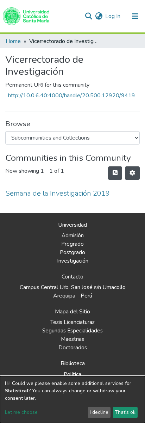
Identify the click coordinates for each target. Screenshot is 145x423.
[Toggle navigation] (135, 16)
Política (72, 374)
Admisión (73, 235)
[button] (98, 16)
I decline (99, 412)
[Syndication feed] (115, 173)
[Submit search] (88, 16)
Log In (113, 16)
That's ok (125, 412)
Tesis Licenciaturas (72, 322)
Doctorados (72, 347)
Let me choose (21, 412)
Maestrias (72, 339)
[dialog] (72, 399)
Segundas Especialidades (72, 330)
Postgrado (72, 252)
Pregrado (72, 243)
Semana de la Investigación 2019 (57, 193)
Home (13, 41)
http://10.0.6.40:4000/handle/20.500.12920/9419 (71, 95)
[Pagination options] (132, 173)
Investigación (72, 260)
